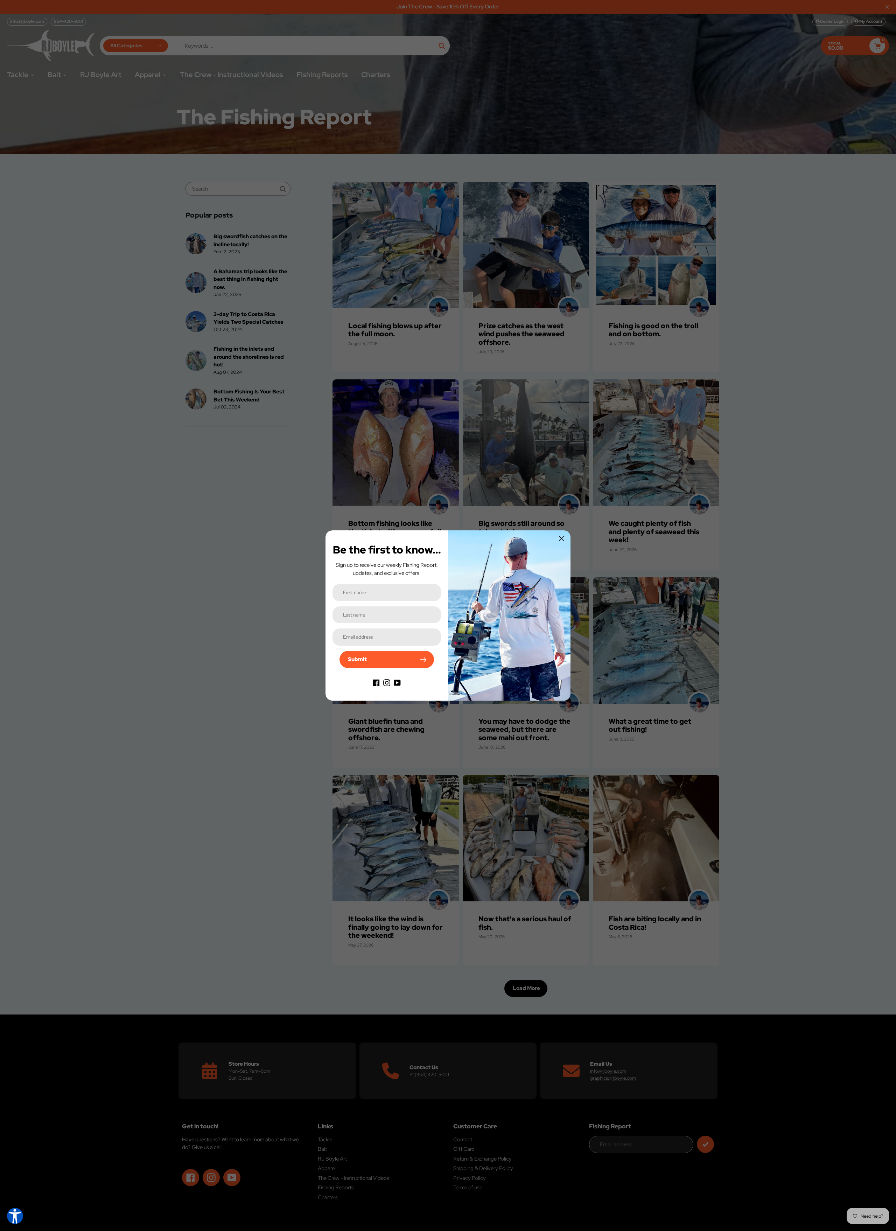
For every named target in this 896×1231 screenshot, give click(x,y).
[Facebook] (376, 682)
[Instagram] (386, 682)
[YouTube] (397, 682)
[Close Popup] (561, 538)
